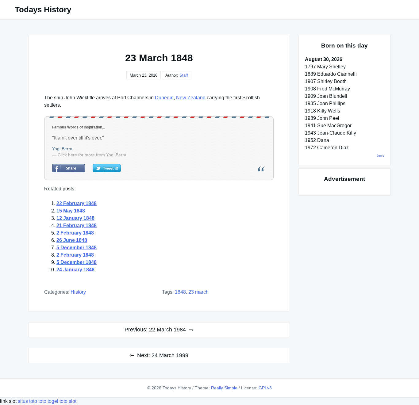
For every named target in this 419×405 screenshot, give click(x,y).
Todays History (43, 9)
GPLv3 (265, 387)
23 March (198, 292)
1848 (180, 292)
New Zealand (191, 97)
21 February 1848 (76, 225)
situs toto (28, 401)
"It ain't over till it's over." (78, 137)
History (78, 292)
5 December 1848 (76, 247)
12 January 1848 (75, 218)
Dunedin (164, 97)
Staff (183, 75)
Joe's (380, 155)
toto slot (68, 401)
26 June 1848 (71, 240)
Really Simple (224, 387)
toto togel (48, 401)
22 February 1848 (76, 203)
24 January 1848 (75, 269)
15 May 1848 (70, 210)
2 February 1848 (75, 232)
